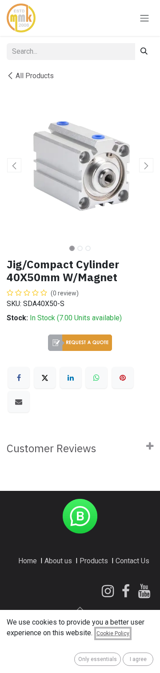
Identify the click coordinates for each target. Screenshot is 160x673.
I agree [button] (138, 659)
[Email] (18, 401)
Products (94, 561)
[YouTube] (144, 591)
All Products (35, 76)
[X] (45, 377)
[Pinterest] (122, 377)
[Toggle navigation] (144, 18)
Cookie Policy (112, 633)
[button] (14, 165)
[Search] (144, 51)
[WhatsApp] (96, 377)
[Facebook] (18, 377)
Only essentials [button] (97, 659)
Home (27, 561)
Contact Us (132, 561)
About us (58, 561)
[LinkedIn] (70, 377)
